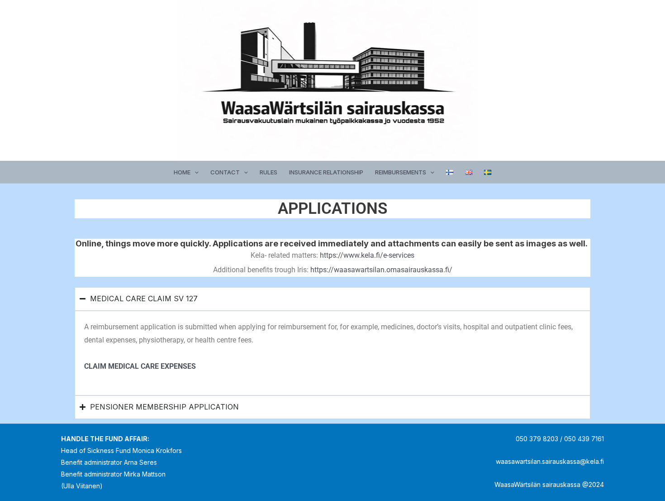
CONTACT (225, 172)
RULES (268, 172)
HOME (182, 172)
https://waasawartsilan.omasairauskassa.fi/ (381, 269)
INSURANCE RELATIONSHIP (326, 172)
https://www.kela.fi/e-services (367, 255)
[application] (194, 172)
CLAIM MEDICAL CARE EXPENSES (141, 366)
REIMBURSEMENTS (400, 172)
